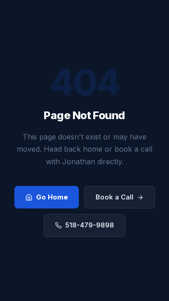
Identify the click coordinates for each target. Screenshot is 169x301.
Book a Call (114, 197)
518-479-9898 (89, 225)
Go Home (52, 197)
